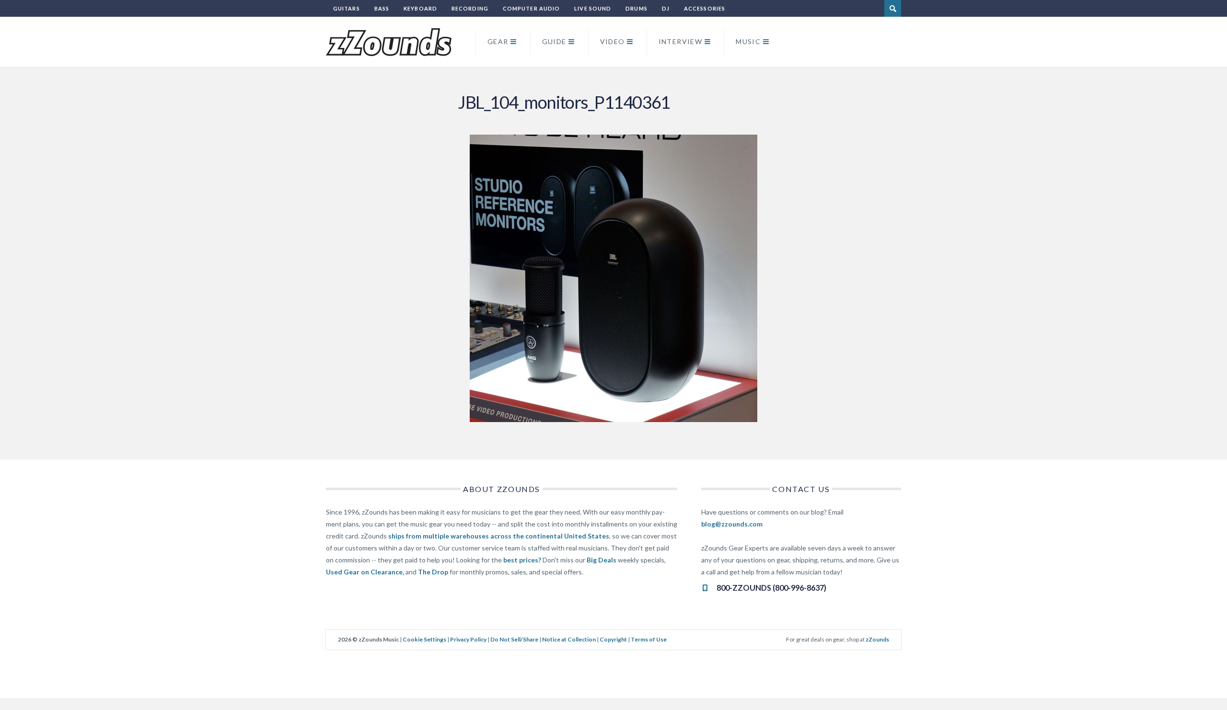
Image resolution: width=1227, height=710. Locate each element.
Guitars (346, 8)
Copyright (613, 639)
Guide (554, 41)
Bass (381, 8)
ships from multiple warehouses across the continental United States (498, 536)
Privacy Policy (468, 639)
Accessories (704, 8)
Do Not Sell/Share (514, 639)
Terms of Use (649, 639)
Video (612, 41)
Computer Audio (531, 8)
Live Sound (592, 8)
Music (748, 41)
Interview (681, 41)
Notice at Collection (569, 639)
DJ (666, 8)
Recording (469, 8)
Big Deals (601, 560)
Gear (498, 41)
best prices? (522, 560)
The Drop (433, 572)
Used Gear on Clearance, (365, 572)
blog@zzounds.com (732, 524)
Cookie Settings (424, 639)
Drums (636, 8)
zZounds (877, 639)
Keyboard (420, 8)
